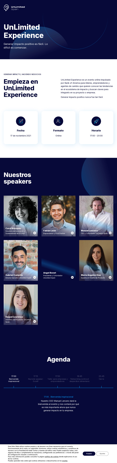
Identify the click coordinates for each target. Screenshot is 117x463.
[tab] (15, 381)
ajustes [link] (64, 461)
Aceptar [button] (89, 454)
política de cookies (52, 457)
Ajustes (102, 454)
